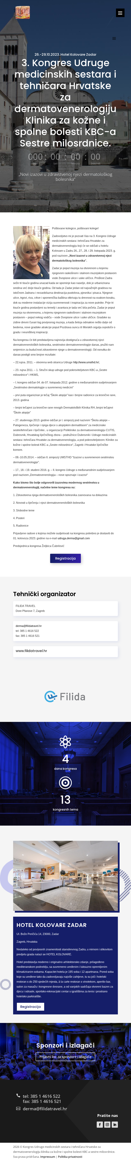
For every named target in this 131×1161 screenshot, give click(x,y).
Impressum (47, 1157)
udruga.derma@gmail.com (74, 538)
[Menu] (120, 13)
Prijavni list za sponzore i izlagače (65, 1056)
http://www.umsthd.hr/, (86, 362)
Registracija (65, 558)
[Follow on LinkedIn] (115, 1125)
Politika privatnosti (70, 1157)
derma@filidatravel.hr (45, 1108)
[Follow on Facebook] (100, 1125)
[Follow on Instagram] (107, 1125)
